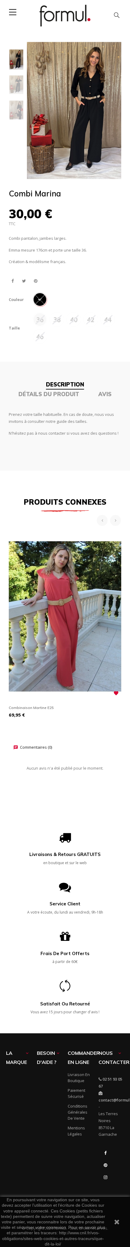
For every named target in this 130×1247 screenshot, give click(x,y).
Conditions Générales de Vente (77, 1112)
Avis (105, 394)
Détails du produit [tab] (48, 394)
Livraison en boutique (79, 1077)
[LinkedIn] (105, 1189)
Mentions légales (76, 1131)
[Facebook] (105, 1153)
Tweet (24, 281)
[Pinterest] (105, 1165)
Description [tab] (65, 384)
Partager (12, 281)
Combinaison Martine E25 (31, 707)
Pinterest (35, 281)
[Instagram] (105, 1177)
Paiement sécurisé (76, 1093)
